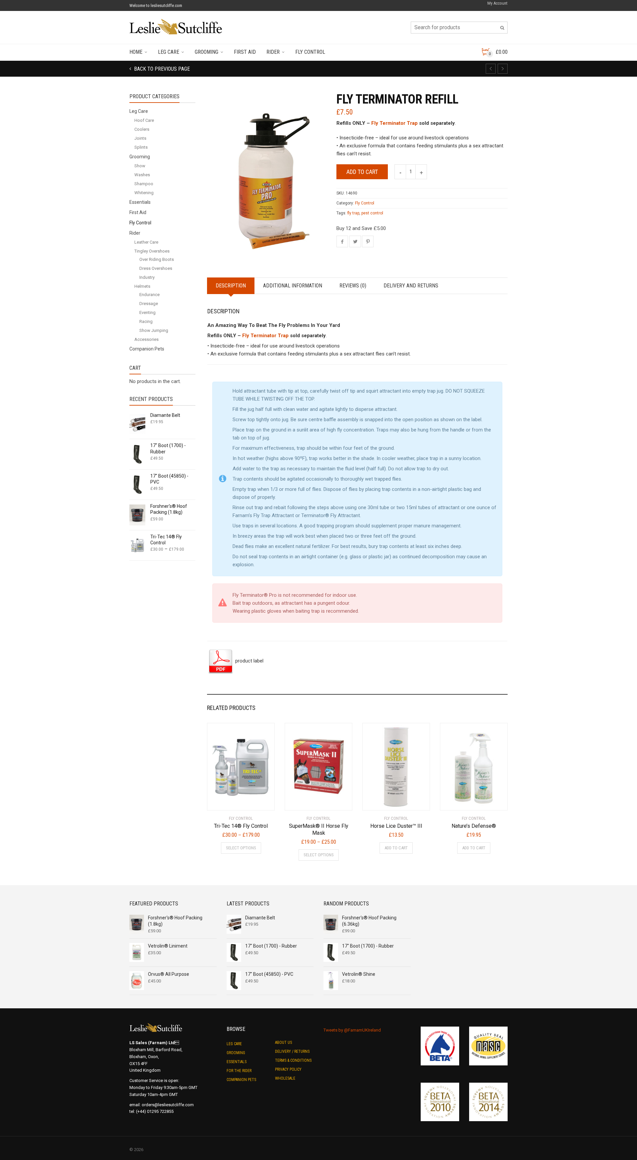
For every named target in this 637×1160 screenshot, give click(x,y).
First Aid (245, 52)
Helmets (142, 286)
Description (231, 285)
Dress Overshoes (155, 268)
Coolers (141, 129)
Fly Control (310, 52)
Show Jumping (153, 330)
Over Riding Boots (156, 259)
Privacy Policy (288, 1069)
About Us (283, 1042)
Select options (241, 847)
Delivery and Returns (411, 285)
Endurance (149, 294)
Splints (141, 147)
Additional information (292, 285)
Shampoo (143, 183)
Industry (147, 277)
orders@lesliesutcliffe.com (168, 1104)
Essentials (140, 202)
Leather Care (146, 242)
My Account (497, 3)
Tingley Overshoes (152, 251)
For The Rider (239, 1070)
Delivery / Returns (292, 1051)
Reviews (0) (352, 285)
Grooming (206, 52)
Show (139, 165)
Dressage (148, 303)
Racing (146, 321)
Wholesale (285, 1078)
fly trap (353, 213)
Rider (273, 52)
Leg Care (168, 52)
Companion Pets (146, 348)
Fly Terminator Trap (394, 123)
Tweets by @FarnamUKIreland (352, 1030)
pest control (372, 213)
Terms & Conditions (293, 1060)
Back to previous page (161, 69)
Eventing (147, 312)
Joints (140, 138)
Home (135, 52)
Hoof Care (144, 120)
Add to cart (362, 171)
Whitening (144, 192)
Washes (142, 174)
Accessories (146, 339)
